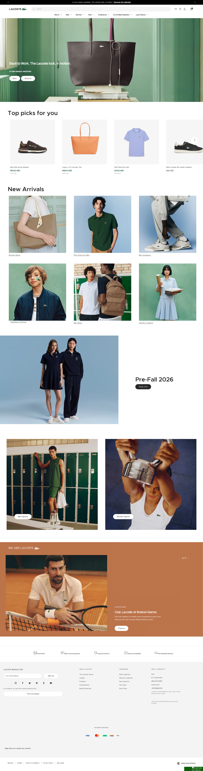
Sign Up (51, 676)
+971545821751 (156, 688)
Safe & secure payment (72, 653)
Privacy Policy (48, 763)
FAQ (152, 674)
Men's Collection (124, 674)
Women (28, 78)
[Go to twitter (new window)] (30, 683)
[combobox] (101, 9)
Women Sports (123, 517)
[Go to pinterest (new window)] (37, 683)
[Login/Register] (184, 9)
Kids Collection (124, 681)
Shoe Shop (123, 688)
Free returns (41, 653)
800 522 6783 (157, 681)
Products (82, 681)
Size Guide (60, 763)
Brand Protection (85, 688)
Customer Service (103, 653)
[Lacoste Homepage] (18, 9)
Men (15, 78)
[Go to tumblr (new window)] (44, 683)
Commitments (84, 685)
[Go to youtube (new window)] (51, 683)
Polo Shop (122, 685)
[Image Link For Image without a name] (37, 226)
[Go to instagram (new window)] (15, 683)
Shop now (143, 387)
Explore (121, 628)
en (176, 9)
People (81, 678)
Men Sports (23, 517)
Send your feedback (134, 653)
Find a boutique (33, 694)
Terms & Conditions (32, 763)
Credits (19, 763)
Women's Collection (126, 678)
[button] (193, 769)
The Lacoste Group (86, 674)
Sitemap (10, 763)
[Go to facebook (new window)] (22, 683)
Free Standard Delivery (166, 653)
